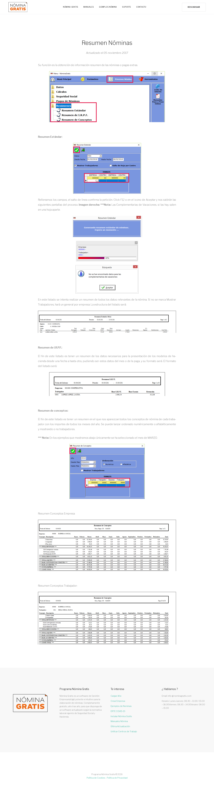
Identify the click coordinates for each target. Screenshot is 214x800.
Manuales (88, 7)
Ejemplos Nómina (108, 7)
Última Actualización (120, 726)
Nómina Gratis (70, 7)
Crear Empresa (118, 701)
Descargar (194, 7)
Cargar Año (116, 696)
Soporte (126, 7)
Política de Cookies (96, 778)
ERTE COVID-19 (118, 711)
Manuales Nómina (119, 721)
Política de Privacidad (117, 778)
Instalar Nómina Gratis (121, 716)
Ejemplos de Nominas (121, 706)
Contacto (141, 7)
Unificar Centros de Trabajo (124, 731)
